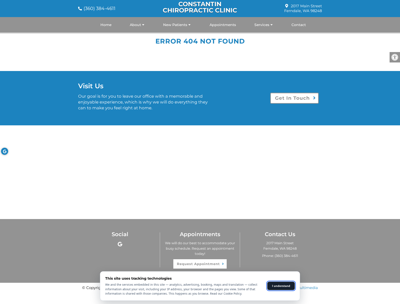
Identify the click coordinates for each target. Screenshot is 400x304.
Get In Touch (292, 98)
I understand (281, 286)
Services (261, 25)
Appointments (223, 25)
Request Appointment (198, 264)
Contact (298, 25)
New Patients (175, 25)
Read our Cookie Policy (225, 293)
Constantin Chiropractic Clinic (200, 7)
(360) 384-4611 (99, 8)
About (135, 25)
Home (105, 25)
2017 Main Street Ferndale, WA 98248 (303, 8)
